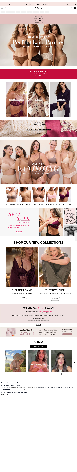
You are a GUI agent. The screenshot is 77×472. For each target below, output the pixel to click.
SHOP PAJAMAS (32, 129)
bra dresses (70, 387)
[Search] (71, 8)
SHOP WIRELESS (25, 204)
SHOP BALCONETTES (12, 204)
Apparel (23, 12)
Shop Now (44, 4)
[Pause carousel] (75, 4)
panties (42, 387)
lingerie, (47, 387)
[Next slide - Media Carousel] (74, 361)
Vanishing (36, 12)
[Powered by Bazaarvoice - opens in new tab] (66, 374)
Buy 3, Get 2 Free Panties (33, 4)
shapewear (52, 387)
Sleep (18, 12)
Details (38, 325)
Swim (42, 12)
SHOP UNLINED (38, 204)
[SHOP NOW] (38, 19)
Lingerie (30, 12)
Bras (8, 12)
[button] (75, 8)
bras (39, 387)
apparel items (6, 389)
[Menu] (2, 8)
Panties (12, 12)
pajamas (58, 387)
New (3, 12)
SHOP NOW (38, 20)
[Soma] (38, 8)
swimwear (63, 387)
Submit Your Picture (38, 346)
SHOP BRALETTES (51, 204)
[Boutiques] (5, 8)
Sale (47, 12)
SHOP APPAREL (45, 129)
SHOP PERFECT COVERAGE (67, 204)
